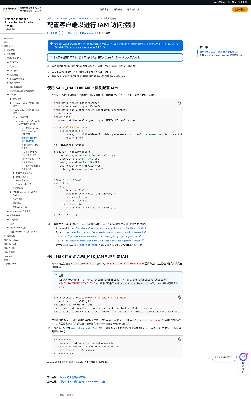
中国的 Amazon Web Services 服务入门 (81, 47)
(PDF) (105, 47)
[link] (110, 18)
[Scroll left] (98, 9)
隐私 (62, 395)
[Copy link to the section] (45, 87)
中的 (100, 323)
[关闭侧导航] (39, 18)
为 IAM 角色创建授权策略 (73, 377)
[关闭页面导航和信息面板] (245, 43)
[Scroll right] (141, 9)
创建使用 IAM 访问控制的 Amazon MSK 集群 (82, 381)
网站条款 (70, 395)
